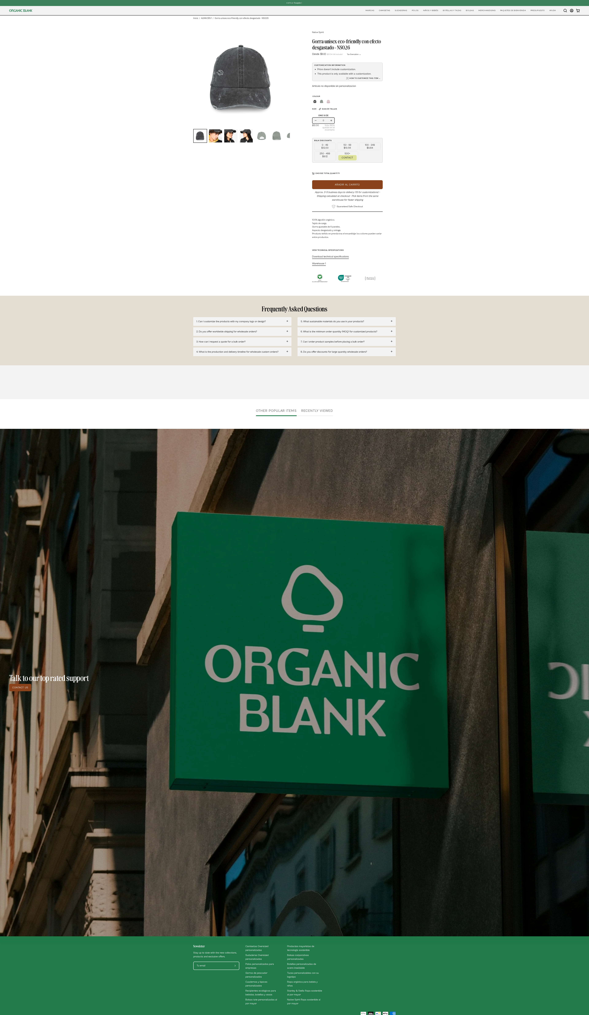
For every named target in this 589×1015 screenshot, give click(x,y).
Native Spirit (318, 32)
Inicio (195, 18)
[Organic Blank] (20, 10)
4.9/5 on (293, 3)
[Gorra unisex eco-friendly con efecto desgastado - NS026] (200, 136)
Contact (347, 157)
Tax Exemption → (354, 54)
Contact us (20, 687)
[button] (370, 10)
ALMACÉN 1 (206, 18)
